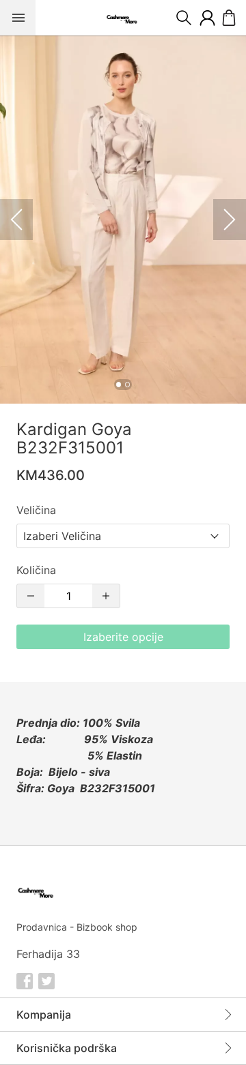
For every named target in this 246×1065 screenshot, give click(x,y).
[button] (123, 219)
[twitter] (46, 981)
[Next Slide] (229, 219)
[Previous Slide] (16, 219)
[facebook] (24, 981)
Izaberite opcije (123, 637)
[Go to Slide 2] (127, 384)
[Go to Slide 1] (118, 384)
